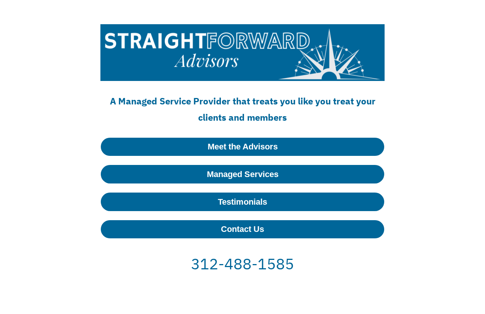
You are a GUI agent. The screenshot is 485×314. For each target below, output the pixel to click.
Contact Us (242, 229)
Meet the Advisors (243, 146)
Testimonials (242, 202)
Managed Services (242, 174)
